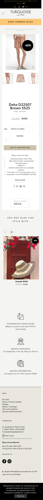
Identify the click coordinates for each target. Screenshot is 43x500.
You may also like (20, 218)
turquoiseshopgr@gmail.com (14, 432)
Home (8, 29)
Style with (21, 221)
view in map (9, 436)
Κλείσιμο (20, 496)
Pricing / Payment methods (11, 402)
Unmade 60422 (21, 281)
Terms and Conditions (10, 409)
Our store (5, 399)
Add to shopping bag (20, 147)
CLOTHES (21, 29)
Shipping (5, 404)
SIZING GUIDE (20, 180)
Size (5, 129)
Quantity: (20, 136)
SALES (14, 29)
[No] (40, 491)
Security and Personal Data (11, 411)
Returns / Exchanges (9, 407)
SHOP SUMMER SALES (20, 22)
